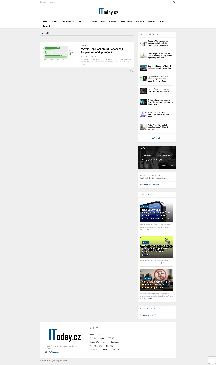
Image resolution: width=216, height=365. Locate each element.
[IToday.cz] (108, 15)
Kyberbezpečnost (67, 21)
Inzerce (43, 2)
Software (151, 21)
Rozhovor (112, 21)
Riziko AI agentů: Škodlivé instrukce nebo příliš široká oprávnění (158, 127)
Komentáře (93, 21)
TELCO (81, 21)
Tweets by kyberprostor (149, 185)
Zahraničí (46, 26)
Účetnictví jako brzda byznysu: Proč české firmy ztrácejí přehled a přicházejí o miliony (160, 56)
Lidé (103, 21)
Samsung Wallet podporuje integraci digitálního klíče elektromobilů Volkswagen (158, 43)
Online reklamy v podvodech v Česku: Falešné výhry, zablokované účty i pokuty (160, 102)
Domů (45, 21)
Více (83, 64)
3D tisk (162, 21)
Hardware (140, 21)
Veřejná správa (126, 21)
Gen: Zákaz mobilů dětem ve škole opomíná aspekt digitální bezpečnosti (156, 284)
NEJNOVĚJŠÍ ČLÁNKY (149, 34)
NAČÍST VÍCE (156, 138)
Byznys (54, 21)
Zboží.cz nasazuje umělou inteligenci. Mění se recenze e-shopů (159, 114)
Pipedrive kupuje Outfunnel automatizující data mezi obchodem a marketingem (158, 79)
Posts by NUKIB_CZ (148, 315)
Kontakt (52, 2)
